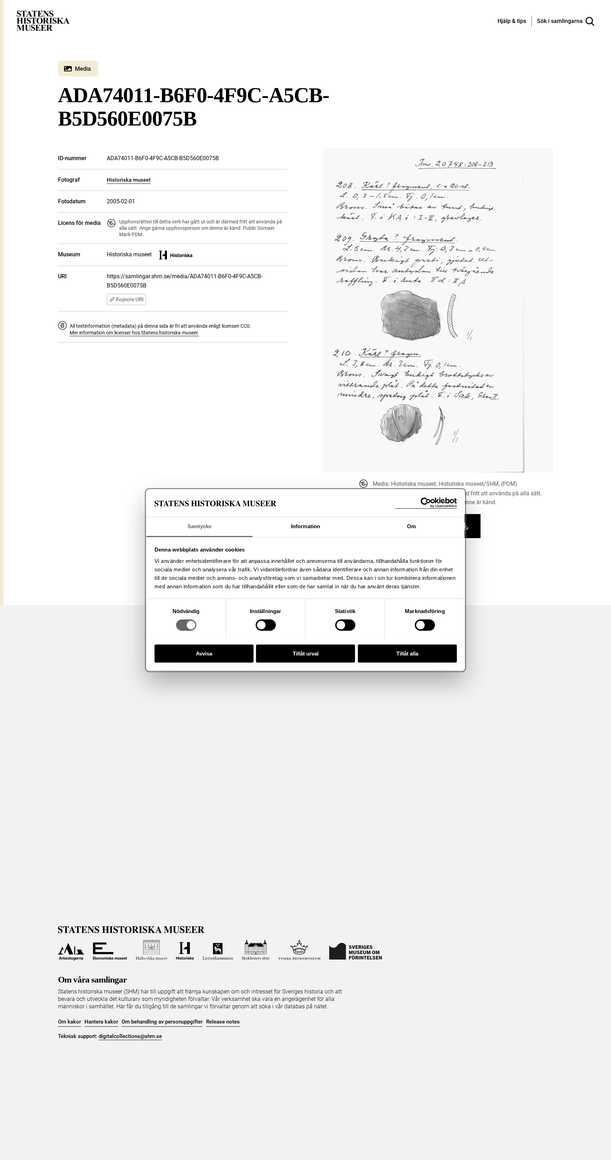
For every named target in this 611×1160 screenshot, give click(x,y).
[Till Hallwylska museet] (151, 950)
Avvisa (204, 653)
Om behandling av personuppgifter (162, 1022)
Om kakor (69, 1022)
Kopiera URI (130, 299)
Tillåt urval (306, 653)
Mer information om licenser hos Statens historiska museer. (134, 333)
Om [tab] (411, 526)
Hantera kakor (101, 1022)
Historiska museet (129, 180)
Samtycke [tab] (199, 526)
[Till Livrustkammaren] (218, 950)
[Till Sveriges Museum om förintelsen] (355, 950)
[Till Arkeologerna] (71, 950)
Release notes (223, 1022)
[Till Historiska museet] (185, 950)
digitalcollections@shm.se (130, 1036)
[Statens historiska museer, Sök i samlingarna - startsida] (43, 20)
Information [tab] (305, 526)
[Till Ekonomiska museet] (110, 950)
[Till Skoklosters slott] (255, 950)
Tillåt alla (407, 653)
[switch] (266, 625)
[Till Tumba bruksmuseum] (299, 950)
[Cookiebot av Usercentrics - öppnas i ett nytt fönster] (426, 502)
